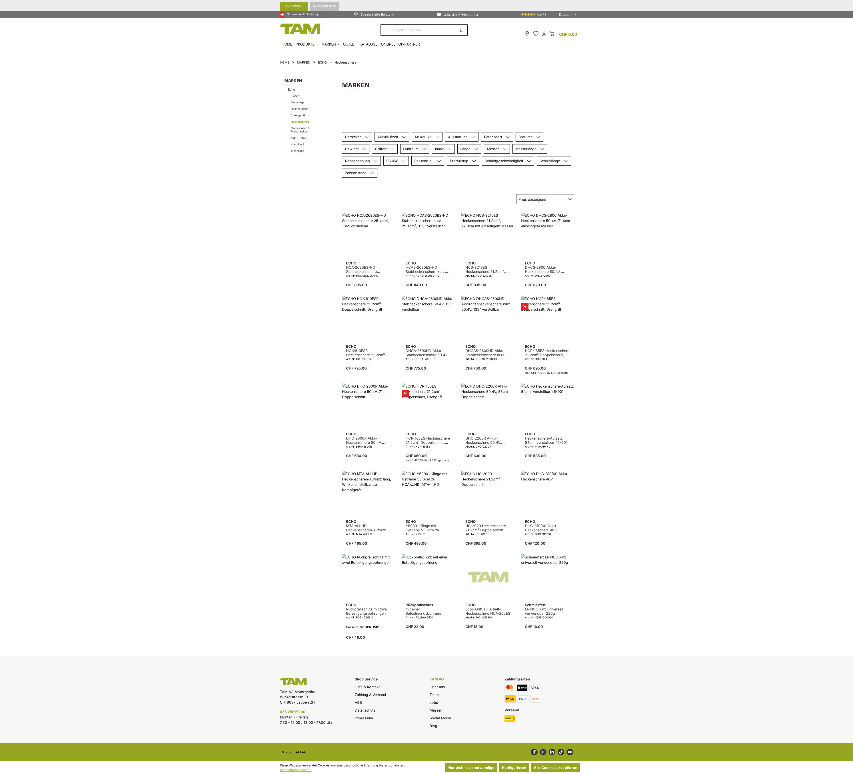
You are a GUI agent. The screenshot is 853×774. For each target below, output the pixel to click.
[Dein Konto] (544, 33)
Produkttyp (459, 161)
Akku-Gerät (298, 138)
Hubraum (411, 149)
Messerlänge (526, 149)
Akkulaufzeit (388, 137)
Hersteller (353, 137)
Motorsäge (297, 102)
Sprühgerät (298, 115)
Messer (493, 149)
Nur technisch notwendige (471, 767)
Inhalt (440, 149)
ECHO (367, 267)
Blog (433, 726)
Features (526, 137)
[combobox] (419, 30)
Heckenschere (300, 121)
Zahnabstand (356, 173)
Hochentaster (299, 108)
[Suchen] (462, 30)
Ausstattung (458, 137)
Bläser (295, 96)
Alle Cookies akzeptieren (555, 767)
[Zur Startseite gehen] (300, 29)
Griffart (381, 149)
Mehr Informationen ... (296, 770)
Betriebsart (493, 137)
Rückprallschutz (423, 609)
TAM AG (437, 679)
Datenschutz (365, 710)
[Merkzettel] (535, 33)
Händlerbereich (324, 6)
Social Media (440, 718)
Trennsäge (297, 150)
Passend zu (424, 161)
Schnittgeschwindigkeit (504, 161)
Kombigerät (298, 144)
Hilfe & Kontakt (367, 687)
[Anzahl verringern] (346, 295)
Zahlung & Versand (370, 694)
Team (434, 694)
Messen (436, 710)
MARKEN (293, 80)
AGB (358, 702)
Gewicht (352, 149)
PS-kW (392, 161)
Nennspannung (358, 161)
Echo (291, 89)
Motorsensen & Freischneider (300, 129)
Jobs (434, 702)
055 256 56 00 (292, 712)
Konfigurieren (514, 767)
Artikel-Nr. (424, 137)
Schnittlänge (550, 161)
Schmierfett (544, 609)
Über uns (437, 687)
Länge (466, 149)
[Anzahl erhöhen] (382, 295)
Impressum (364, 718)
